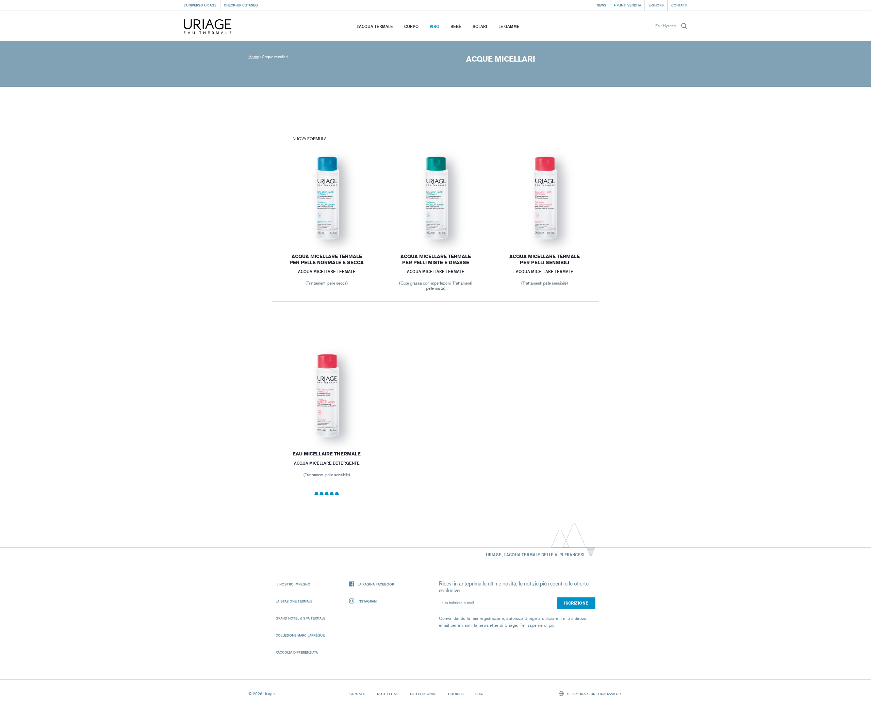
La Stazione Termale (294, 601)
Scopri (326, 226)
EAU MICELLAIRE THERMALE (327, 454)
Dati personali (423, 694)
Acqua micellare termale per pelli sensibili (544, 260)
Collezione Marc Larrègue (300, 635)
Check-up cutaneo (241, 5)
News (601, 5)
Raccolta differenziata (297, 652)
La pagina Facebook (376, 584)
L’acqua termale (375, 26)
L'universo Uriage (200, 5)
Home (253, 56)
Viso (434, 26)
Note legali (387, 694)
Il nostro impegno (293, 584)
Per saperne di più (537, 625)
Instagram (367, 601)
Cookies (456, 694)
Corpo (411, 26)
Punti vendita (629, 5)
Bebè (455, 26)
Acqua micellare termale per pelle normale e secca (327, 260)
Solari (480, 26)
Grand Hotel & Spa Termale (300, 618)
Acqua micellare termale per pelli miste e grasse (435, 260)
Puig (479, 694)
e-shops (656, 5)
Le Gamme (509, 26)
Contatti (679, 5)
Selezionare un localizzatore (594, 694)
